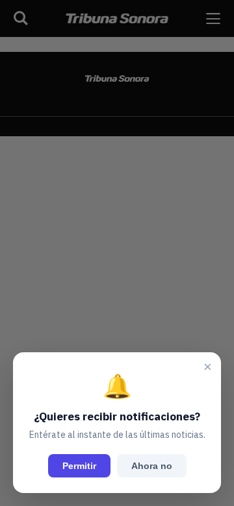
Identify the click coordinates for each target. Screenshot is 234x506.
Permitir (79, 466)
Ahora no (151, 466)
